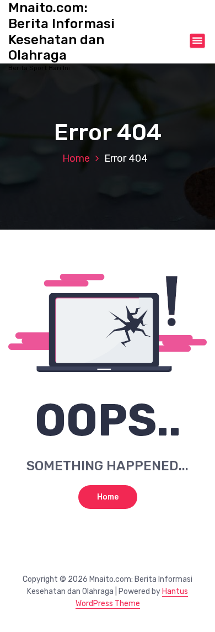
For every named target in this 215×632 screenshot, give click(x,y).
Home (76, 158)
